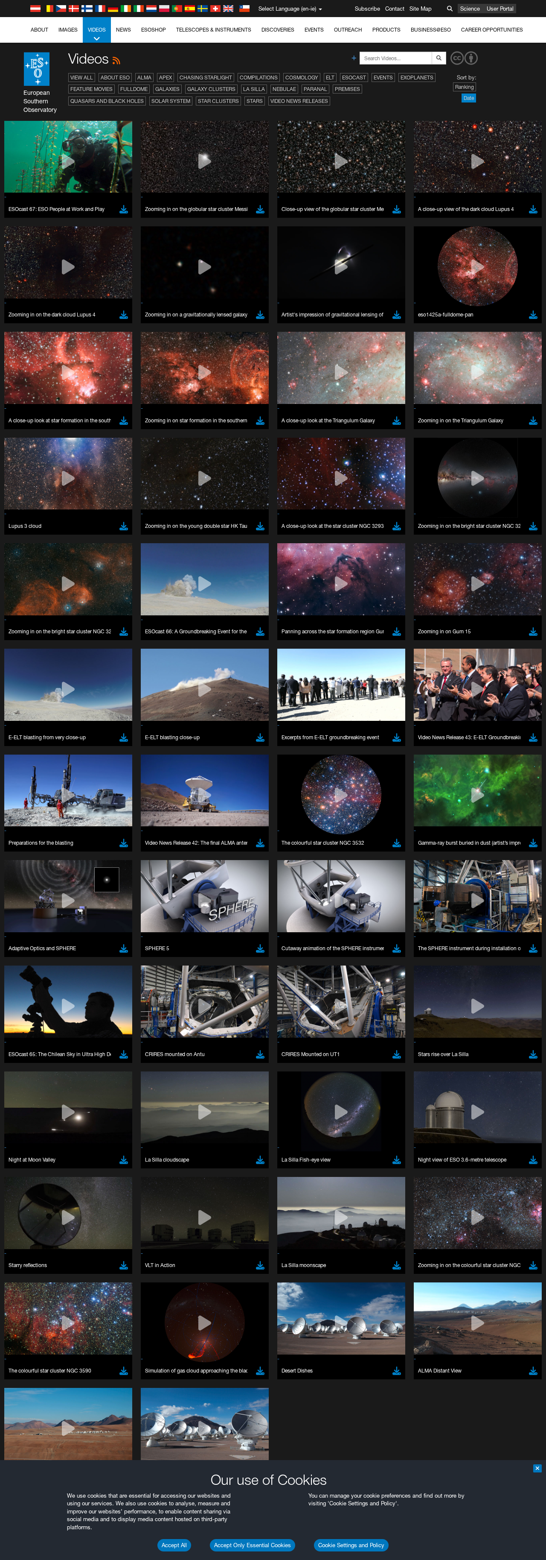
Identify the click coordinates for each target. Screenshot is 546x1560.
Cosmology (301, 77)
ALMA (144, 77)
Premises (347, 89)
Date (469, 98)
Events (314, 29)
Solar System (170, 101)
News (123, 29)
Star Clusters (218, 101)
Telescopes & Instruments (213, 29)
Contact (394, 8)
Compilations (259, 77)
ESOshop (153, 29)
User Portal (500, 8)
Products (386, 29)
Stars (255, 101)
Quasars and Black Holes (107, 101)
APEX (165, 77)
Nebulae (284, 89)
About (39, 29)
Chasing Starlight (206, 77)
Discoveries (277, 29)
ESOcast (354, 77)
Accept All (174, 1545)
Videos (97, 29)
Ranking (464, 87)
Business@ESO (431, 29)
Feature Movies (91, 89)
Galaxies (167, 89)
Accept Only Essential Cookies (252, 1545)
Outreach (348, 29)
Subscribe (367, 8)
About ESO (115, 77)
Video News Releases (299, 101)
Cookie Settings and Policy (351, 1545)
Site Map (421, 8)
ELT (330, 77)
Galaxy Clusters (211, 89)
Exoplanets (417, 77)
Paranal (315, 89)
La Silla (254, 89)
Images (68, 29)
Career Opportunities (492, 29)
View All (81, 77)
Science (470, 8)
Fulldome (134, 89)
